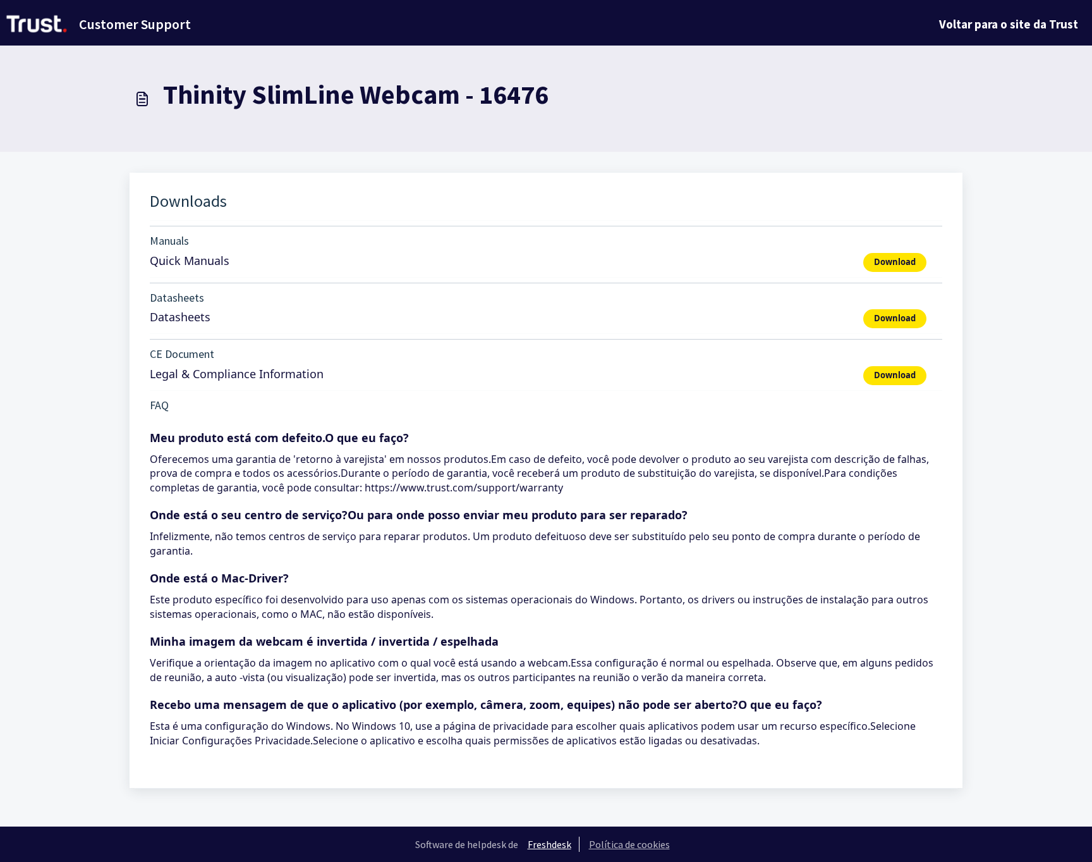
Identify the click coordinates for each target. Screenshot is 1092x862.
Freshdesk (549, 844)
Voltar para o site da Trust (1008, 24)
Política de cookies (629, 844)
